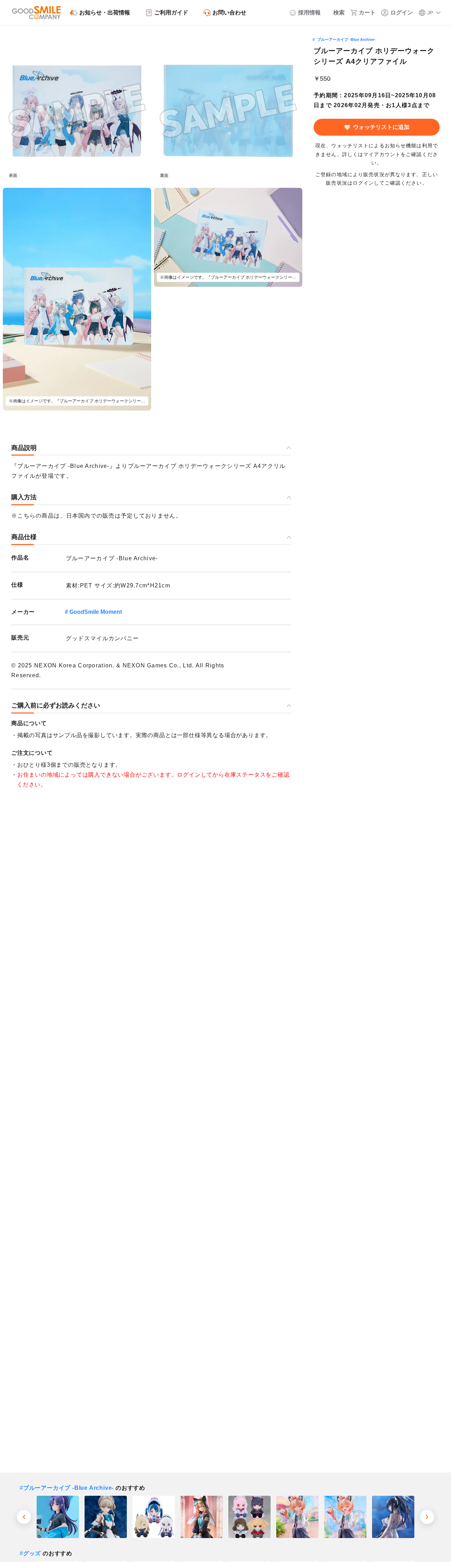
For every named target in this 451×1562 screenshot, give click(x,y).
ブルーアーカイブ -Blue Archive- (346, 39)
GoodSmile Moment (95, 612)
